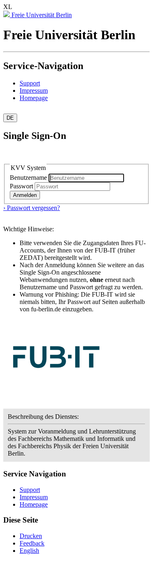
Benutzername (29, 177)
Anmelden (25, 195)
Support (30, 83)
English (29, 550)
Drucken (31, 535)
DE (10, 118)
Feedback (32, 543)
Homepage (34, 97)
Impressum (34, 90)
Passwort (21, 186)
